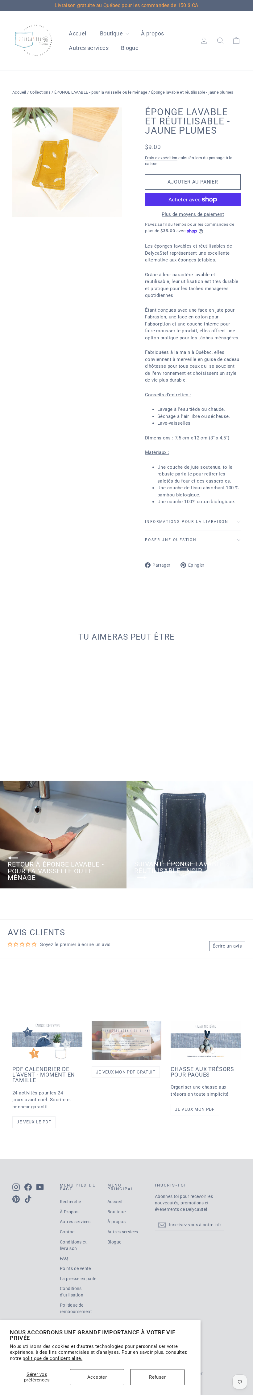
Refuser (157, 1377)
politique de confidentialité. (52, 1358)
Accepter (97, 1377)
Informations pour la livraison (186, 522)
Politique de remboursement (76, 1308)
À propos (152, 33)
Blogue (130, 48)
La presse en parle (78, 1278)
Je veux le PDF (34, 1121)
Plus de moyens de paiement (193, 214)
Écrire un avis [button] (227, 946)
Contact (68, 1231)
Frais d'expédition (161, 158)
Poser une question (171, 540)
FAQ (64, 1258)
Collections (40, 92)
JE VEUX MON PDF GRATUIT (126, 1072)
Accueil (78, 33)
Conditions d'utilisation (71, 1291)
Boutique (112, 33)
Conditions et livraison (73, 1245)
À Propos (69, 1211)
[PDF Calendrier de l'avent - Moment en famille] (47, 1040)
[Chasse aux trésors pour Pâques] (206, 1040)
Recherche (70, 1201)
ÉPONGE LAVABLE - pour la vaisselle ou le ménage (100, 92)
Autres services (89, 48)
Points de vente (75, 1268)
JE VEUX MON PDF (195, 1109)
